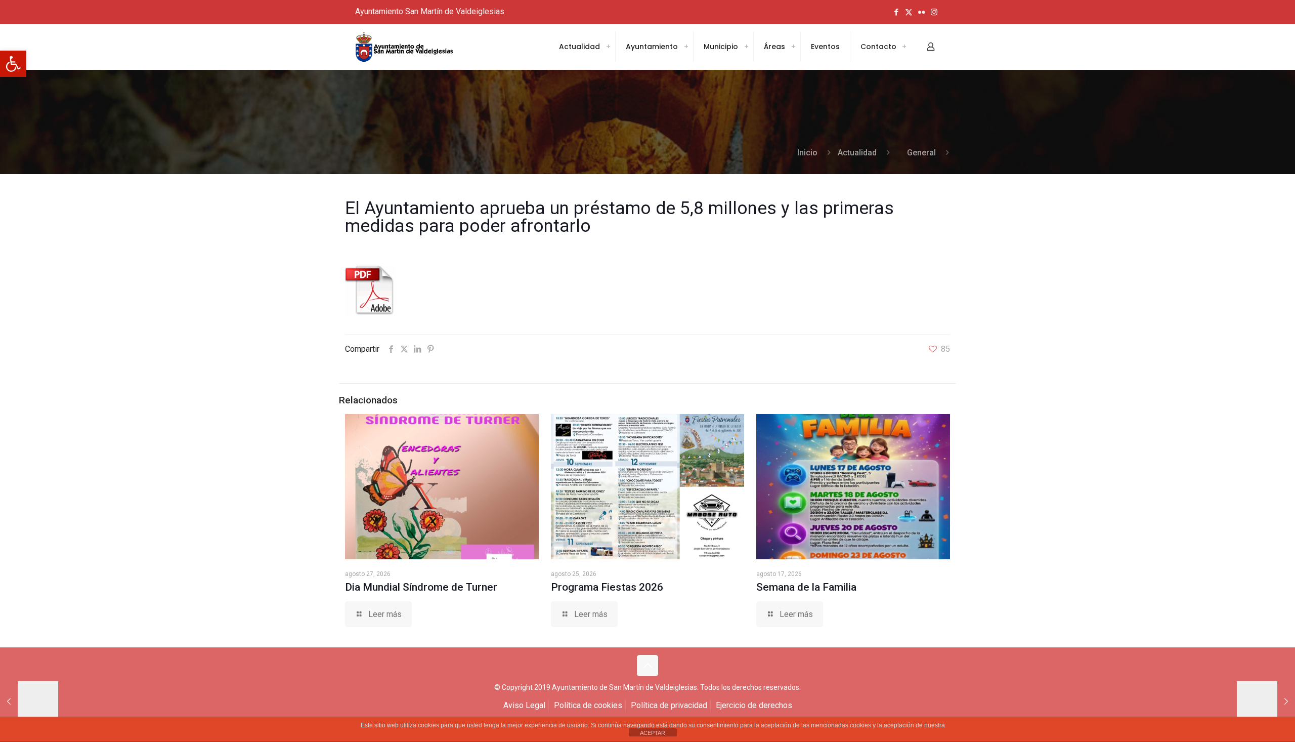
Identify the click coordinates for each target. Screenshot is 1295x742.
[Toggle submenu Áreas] (793, 47)
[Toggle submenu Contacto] (904, 47)
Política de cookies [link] (588, 705)
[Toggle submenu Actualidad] (608, 47)
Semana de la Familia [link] (806, 587)
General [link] (921, 152)
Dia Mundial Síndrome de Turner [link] (421, 587)
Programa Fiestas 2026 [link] (607, 587)
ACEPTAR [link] (652, 733)
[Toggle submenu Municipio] (746, 47)
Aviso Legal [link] (524, 705)
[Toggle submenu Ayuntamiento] (686, 47)
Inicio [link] (807, 152)
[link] (13, 64)
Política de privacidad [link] (669, 705)
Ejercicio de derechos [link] (754, 705)
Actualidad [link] (857, 152)
